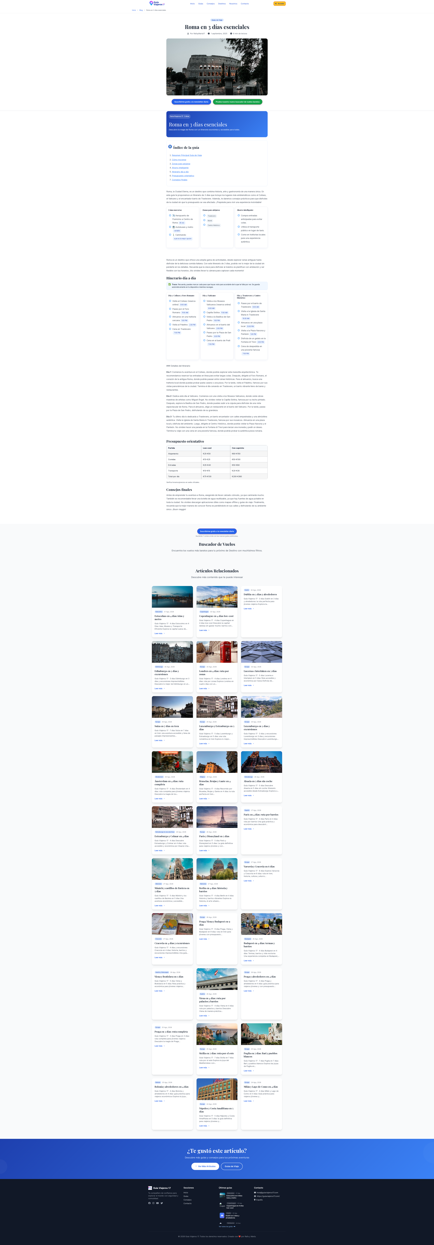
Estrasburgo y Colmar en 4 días (172, 836)
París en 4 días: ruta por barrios (261, 814)
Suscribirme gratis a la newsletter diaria (191, 102)
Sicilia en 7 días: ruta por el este (216, 1053)
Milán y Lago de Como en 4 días (261, 1086)
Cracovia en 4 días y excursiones (172, 943)
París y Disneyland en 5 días (214, 836)
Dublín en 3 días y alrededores (260, 594)
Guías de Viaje (232, 1166)
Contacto (245, 3)
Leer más (158, 633)
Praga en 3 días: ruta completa (171, 1031)
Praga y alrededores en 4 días (260, 976)
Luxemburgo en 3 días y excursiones (257, 728)
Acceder (280, 4)
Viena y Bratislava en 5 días (169, 976)
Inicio (192, 3)
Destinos (222, 3)
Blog (141, 10)
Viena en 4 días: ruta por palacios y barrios (212, 1000)
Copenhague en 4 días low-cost (216, 615)
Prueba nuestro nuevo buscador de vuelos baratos (238, 102)
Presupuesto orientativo (183, 176)
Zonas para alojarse (181, 164)
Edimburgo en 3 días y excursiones (167, 672)
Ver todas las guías (226, 1226)
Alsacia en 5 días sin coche (258, 781)
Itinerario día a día (180, 172)
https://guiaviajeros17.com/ (268, 1196)
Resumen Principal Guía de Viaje (187, 155)
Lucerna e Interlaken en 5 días (260, 671)
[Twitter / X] (162, 1203)
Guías (200, 3)
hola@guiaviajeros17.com (267, 1192)
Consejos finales (179, 180)
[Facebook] (149, 1203)
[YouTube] (157, 1203)
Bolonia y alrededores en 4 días (172, 1086)
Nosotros (233, 3)
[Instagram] (153, 1203)
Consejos (211, 3)
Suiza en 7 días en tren (167, 726)
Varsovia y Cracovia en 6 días (259, 866)
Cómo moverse (179, 160)
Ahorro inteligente (180, 168)
